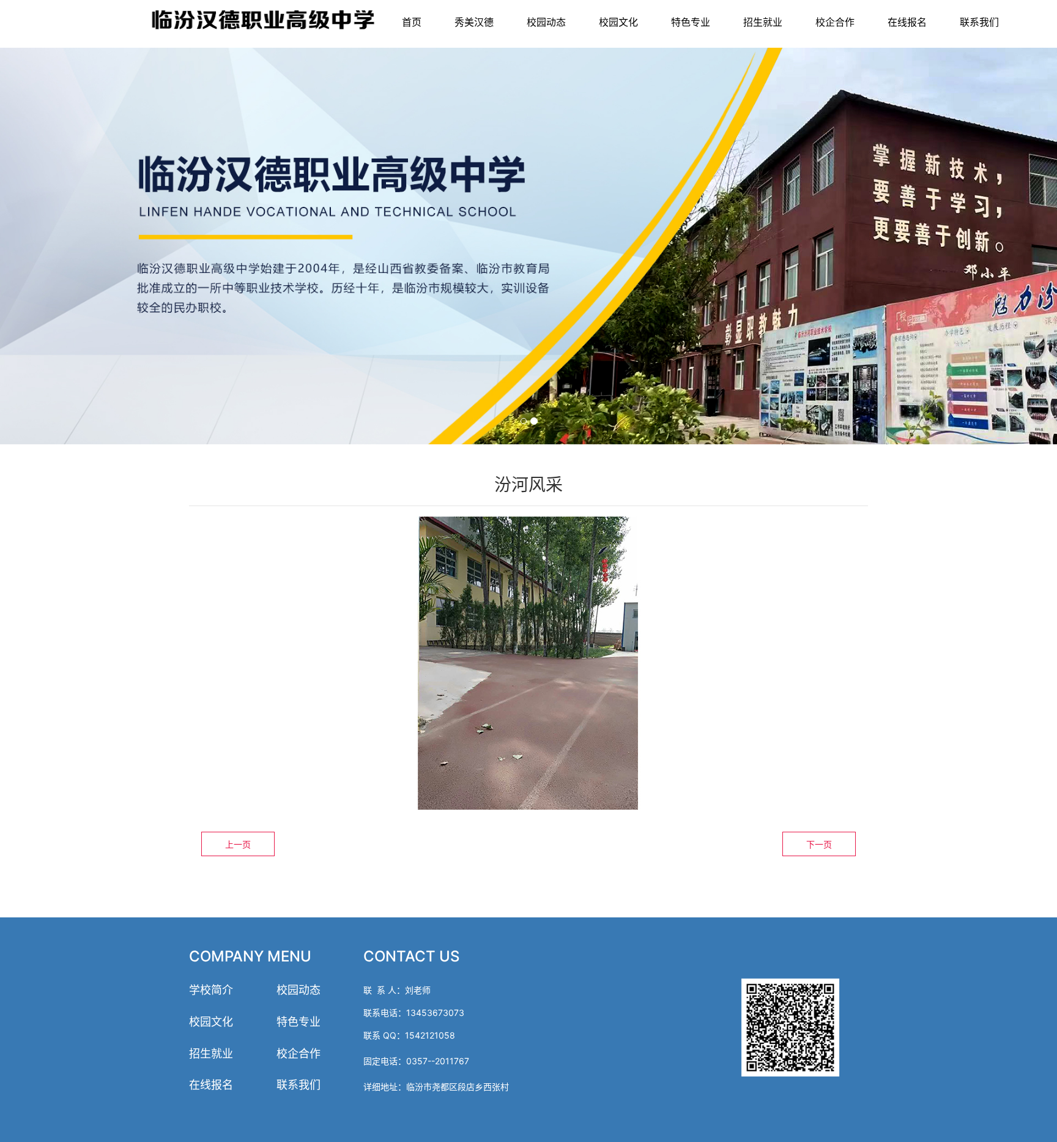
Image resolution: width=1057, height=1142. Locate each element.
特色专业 (690, 22)
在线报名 (907, 22)
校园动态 (546, 22)
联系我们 (979, 22)
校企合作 (835, 22)
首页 (411, 22)
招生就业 (762, 22)
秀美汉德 (474, 22)
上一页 (238, 844)
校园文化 (618, 22)
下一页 (819, 844)
